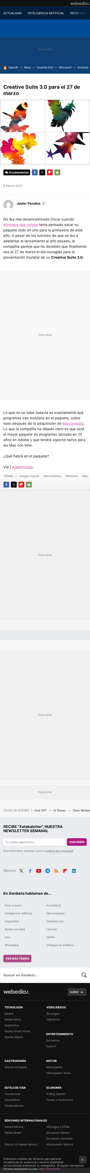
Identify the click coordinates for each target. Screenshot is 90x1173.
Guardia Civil (45, 67)
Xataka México (14, 1126)
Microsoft (65, 67)
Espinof (51, 1046)
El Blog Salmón (55, 1094)
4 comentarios (18, 172)
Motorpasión (54, 1067)
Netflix (50, 937)
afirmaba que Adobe (20, 225)
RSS (56, 870)
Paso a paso (13, 905)
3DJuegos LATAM (57, 1126)
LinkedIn (74, 870)
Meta (27, 67)
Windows (72, 476)
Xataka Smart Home (17, 1031)
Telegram (47, 870)
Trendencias (13, 1094)
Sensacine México (58, 1132)
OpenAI (13, 67)
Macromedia (73, 423)
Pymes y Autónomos (59, 1099)
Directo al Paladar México (21, 1144)
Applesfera (12, 1025)
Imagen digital (29, 476)
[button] (30, 203)
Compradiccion (14, 1105)
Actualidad (53, 905)
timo (7, 937)
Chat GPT (41, 810)
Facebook (35, 172)
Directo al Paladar (16, 1067)
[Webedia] (80, 3)
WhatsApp (12, 945)
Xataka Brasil (13, 1132)
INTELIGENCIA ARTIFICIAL (46, 13)
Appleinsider (22, 467)
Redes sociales (15, 929)
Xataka (9, 1013)
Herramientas (52, 476)
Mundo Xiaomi (14, 1037)
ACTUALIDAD (12, 13)
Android (83, 67)
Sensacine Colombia (59, 1138)
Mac (85, 476)
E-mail (57, 172)
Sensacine (53, 1040)
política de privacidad (59, 850)
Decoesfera (12, 1099)
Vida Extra (52, 1019)
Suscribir (76, 842)
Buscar (84, 975)
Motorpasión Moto (58, 1073)
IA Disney (60, 810)
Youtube (38, 870)
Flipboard (50, 172)
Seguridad (12, 921)
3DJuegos (52, 1013)
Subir (74, 992)
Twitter (42, 172)
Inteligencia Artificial (60, 945)
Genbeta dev (55, 921)
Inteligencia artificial (18, 913)
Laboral (51, 929)
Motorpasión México (59, 1144)
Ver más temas (17, 958)
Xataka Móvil (13, 1019)
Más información (49, 1168)
